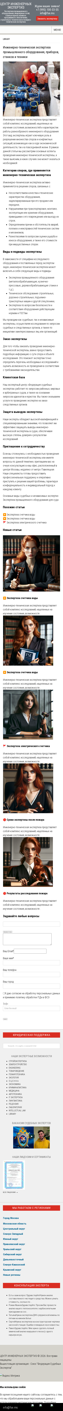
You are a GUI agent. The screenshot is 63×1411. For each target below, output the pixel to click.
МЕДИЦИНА (14, 1090)
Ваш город (8, 981)
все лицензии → (10, 1192)
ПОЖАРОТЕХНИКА (17, 1074)
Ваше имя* (8, 958)
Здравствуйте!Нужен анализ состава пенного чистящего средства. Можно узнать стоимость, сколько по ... (33, 1298)
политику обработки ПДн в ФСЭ (32, 997)
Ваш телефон (9, 969)
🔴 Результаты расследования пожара (25, 893)
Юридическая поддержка (31, 1035)
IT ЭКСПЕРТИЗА (16, 1097)
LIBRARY (6, 39)
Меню (57, 29)
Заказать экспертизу (47, 18)
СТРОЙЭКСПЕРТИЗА (18, 1061)
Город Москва (11, 1218)
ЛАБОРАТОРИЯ (15, 1107)
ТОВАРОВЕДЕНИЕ (16, 1071)
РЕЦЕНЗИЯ (13, 1104)
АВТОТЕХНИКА (15, 1094)
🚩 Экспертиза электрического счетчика (24, 522)
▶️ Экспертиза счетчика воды (19, 514)
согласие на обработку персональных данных (36, 993)
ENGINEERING (15, 1067)
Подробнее (50, 1402)
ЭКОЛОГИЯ (14, 1077)
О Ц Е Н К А (13, 1081)
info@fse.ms (47, 13)
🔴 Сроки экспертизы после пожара (23, 819)
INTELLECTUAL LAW (17, 1110)
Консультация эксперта (31, 1285)
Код (10, 931)
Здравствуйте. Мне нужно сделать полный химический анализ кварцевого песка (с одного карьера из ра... (31, 1331)
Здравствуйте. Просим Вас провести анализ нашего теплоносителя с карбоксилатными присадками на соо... (32, 1308)
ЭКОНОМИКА (15, 1084)
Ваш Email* (8, 951)
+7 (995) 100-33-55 (47, 9)
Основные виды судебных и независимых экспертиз (30, 495)
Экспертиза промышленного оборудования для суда (30, 499)
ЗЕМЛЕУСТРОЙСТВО (18, 1064)
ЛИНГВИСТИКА (15, 1100)
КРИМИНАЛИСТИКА (17, 1087)
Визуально (6, 931)
